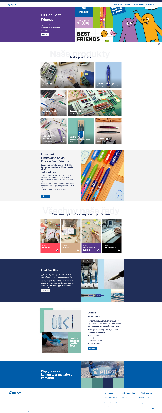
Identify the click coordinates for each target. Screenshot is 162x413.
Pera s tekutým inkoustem (111, 403)
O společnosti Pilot (138, 4)
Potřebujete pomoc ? (146, 393)
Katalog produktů (143, 403)
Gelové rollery (108, 400)
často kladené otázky (145, 397)
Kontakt (141, 400)
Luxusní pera (107, 406)
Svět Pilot (127, 4)
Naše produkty (118, 4)
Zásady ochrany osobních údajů (23, 411)
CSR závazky (150, 4)
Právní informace (11, 411)
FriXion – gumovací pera (110, 397)
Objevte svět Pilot (128, 393)
